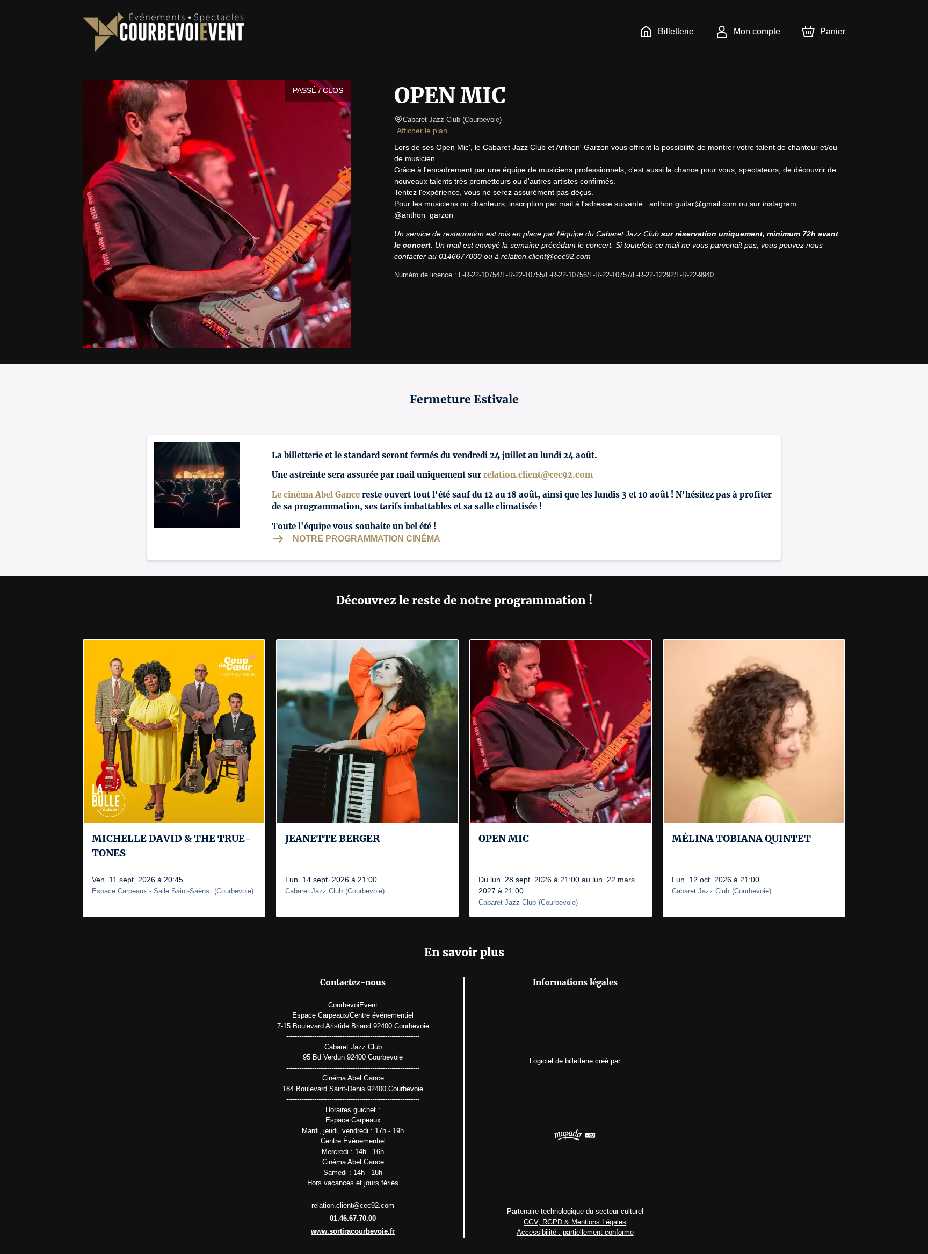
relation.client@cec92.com (538, 475)
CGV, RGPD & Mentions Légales (575, 1222)
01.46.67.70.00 (353, 1218)
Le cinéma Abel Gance (316, 494)
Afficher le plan (422, 130)
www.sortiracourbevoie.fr (353, 1231)
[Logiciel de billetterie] (575, 1136)
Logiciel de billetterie (561, 1061)
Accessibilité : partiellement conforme (575, 1232)
